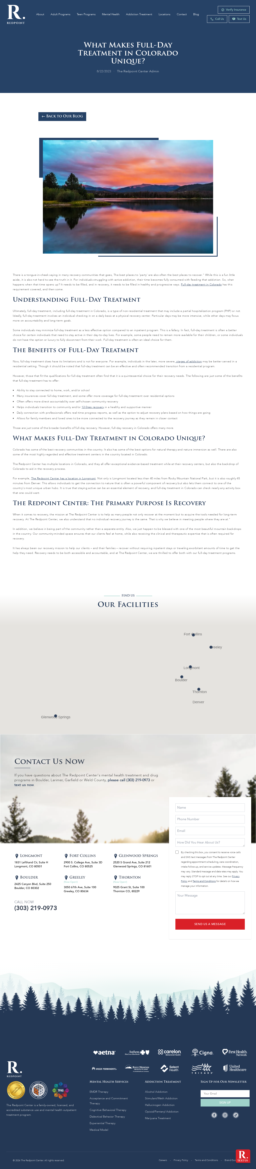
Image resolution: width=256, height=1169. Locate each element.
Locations (164, 14)
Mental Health (111, 14)
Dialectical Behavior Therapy (107, 1117)
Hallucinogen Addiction (160, 1105)
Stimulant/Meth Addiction (161, 1098)
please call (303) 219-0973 (129, 780)
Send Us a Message (210, 924)
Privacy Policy (181, 1160)
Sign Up (225, 1103)
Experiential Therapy (102, 1123)
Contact (182, 14)
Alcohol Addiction (156, 1092)
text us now (24, 784)
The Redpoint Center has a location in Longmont (63, 478)
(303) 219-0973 (35, 908)
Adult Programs (60, 14)
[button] (190, 667)
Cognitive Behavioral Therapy (108, 1110)
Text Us (241, 19)
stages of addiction (189, 361)
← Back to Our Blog (62, 116)
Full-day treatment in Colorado (201, 284)
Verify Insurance (236, 10)
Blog (196, 14)
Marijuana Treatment (158, 1118)
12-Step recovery (93, 407)
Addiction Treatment (139, 14)
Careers (163, 1160)
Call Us (219, 19)
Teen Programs (86, 14)
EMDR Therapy (99, 1092)
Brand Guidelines (234, 1160)
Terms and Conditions (204, 881)
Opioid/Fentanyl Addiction (162, 1112)
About (40, 14)
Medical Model (99, 1130)
